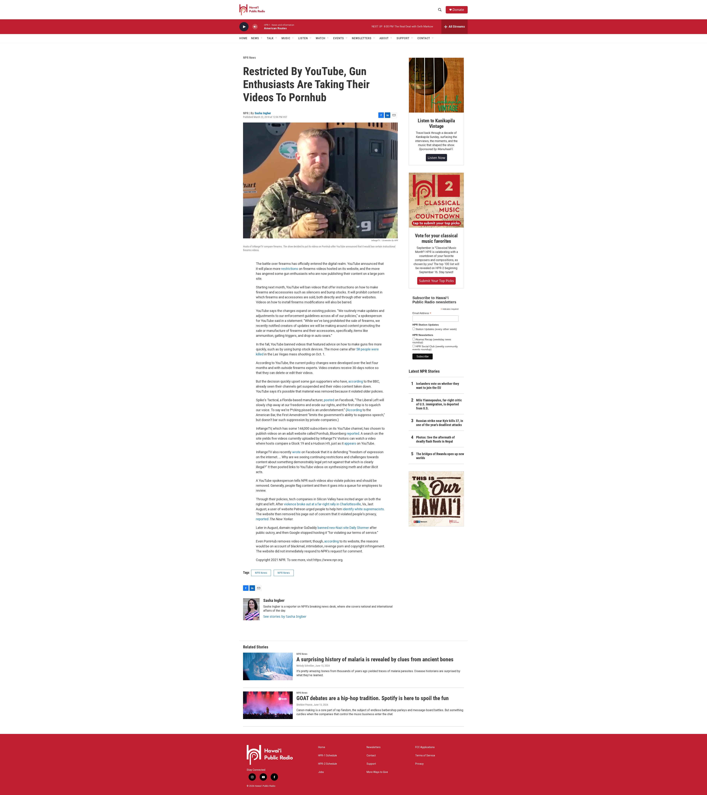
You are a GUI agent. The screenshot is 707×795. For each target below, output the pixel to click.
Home (243, 38)
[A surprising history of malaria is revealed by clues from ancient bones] (268, 666)
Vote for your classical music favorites (436, 238)
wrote (296, 452)
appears (350, 443)
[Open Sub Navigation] (261, 38)
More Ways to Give (377, 772)
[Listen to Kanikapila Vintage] (436, 85)
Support (371, 763)
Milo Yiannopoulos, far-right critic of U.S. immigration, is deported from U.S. (439, 404)
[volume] (255, 27)
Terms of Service (425, 755)
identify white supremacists (363, 509)
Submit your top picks (436, 280)
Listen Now (436, 157)
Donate (458, 10)
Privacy (419, 763)
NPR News (249, 57)
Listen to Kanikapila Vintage (436, 123)
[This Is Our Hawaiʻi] (436, 498)
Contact (371, 755)
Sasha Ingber (263, 113)
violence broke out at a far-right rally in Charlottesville (322, 504)
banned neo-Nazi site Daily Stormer (343, 528)
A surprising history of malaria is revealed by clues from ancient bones (374, 659)
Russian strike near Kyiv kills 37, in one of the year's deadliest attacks (439, 423)
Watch (320, 38)
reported (353, 433)
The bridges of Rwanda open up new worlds (440, 456)
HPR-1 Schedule (327, 755)
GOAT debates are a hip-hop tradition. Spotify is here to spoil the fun (372, 698)
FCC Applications (425, 747)
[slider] (260, 27)
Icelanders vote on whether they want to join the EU (437, 386)
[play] (244, 27)
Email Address (421, 313)
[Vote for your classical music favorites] (436, 200)
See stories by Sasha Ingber (284, 616)
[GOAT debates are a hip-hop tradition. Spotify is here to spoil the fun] (268, 705)
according (355, 381)
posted (329, 400)
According (354, 410)
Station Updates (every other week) (436, 329)
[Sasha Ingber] (251, 609)
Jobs (321, 772)
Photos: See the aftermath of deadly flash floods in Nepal (435, 439)
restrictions (289, 269)
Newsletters (374, 747)
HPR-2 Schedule (327, 763)
